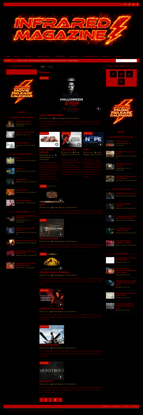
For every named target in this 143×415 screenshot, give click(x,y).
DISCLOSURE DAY (22, 143)
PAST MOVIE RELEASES (21, 154)
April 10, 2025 (21, 160)
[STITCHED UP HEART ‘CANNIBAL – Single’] (110, 243)
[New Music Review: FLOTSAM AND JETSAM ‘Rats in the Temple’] (110, 271)
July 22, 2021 (89, 152)
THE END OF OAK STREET (25, 132)
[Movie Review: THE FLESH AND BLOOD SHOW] (10, 265)
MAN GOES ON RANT (23, 200)
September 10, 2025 (23, 124)
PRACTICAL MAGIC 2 (23, 122)
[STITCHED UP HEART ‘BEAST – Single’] (110, 231)
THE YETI (19, 169)
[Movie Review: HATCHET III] (10, 243)
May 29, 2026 (121, 196)
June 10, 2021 (45, 275)
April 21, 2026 (121, 233)
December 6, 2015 (22, 232)
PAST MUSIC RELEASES (121, 189)
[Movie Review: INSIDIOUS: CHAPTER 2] (10, 218)
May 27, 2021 (45, 348)
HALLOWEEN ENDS (51, 115)
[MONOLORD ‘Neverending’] (110, 196)
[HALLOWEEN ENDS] (71, 94)
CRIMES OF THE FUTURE (51, 308)
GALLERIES (73, 56)
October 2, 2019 (22, 255)
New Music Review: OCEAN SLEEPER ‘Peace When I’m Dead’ (126, 283)
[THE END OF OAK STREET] (10, 134)
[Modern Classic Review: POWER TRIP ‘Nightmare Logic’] (110, 306)
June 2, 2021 (45, 311)
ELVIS (42, 204)
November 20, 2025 (123, 143)
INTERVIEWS (60, 56)
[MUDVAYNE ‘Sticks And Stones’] (110, 166)
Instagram (116, 406)
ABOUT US (106, 56)
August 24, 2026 (122, 262)
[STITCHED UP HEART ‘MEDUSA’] (110, 206)
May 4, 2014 (21, 267)
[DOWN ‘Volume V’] (110, 143)
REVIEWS (28, 56)
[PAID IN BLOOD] (71, 139)
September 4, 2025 (123, 156)
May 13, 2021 (45, 384)
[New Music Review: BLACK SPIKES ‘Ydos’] (110, 295)
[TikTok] (133, 4)
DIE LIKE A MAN (21, 190)
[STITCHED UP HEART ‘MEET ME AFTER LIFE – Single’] (110, 218)
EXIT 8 (18, 158)
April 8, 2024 (21, 203)
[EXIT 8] (10, 160)
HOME (8, 56)
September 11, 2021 (23, 220)
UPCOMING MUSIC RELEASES (121, 137)
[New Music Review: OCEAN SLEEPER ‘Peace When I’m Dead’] (110, 283)
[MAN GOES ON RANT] (10, 203)
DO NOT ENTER (21, 179)
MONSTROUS (46, 381)
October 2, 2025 (122, 180)
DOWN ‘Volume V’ (122, 141)
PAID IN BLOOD (68, 149)
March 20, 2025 (22, 181)
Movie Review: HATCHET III (26, 240)
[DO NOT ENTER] (10, 182)
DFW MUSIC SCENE (91, 56)
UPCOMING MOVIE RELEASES (21, 118)
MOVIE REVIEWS (21, 212)
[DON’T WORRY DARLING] (49, 139)
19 (55, 400)
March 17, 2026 (122, 245)
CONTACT (117, 56)
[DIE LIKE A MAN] (10, 192)
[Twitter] (137, 4)
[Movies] (51, 194)
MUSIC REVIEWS (121, 254)
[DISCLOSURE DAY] (10, 145)
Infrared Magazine (60, 118)
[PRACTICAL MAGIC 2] (10, 124)
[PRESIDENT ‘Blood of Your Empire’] (110, 154)
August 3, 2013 (21, 243)
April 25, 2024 (21, 192)
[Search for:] (126, 60)
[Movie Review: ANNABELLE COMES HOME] (10, 253)
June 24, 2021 (45, 207)
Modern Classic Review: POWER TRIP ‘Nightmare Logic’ (125, 305)
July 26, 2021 (67, 152)
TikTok (126, 406)
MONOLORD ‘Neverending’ (126, 193)
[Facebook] (125, 4)
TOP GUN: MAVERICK (49, 345)
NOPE (86, 149)
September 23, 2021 (47, 155)
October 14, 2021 (46, 118)
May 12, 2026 (121, 208)
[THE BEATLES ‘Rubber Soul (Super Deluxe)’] (110, 178)
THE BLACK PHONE (48, 238)
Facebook (106, 406)
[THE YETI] (10, 171)
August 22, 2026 (22, 134)
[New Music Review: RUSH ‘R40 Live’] (10, 230)
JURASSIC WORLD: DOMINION (54, 272)
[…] (49, 126)
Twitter (134, 406)
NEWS (16, 56)
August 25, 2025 (22, 145)
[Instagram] (129, 4)
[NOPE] (93, 139)
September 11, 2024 (123, 168)
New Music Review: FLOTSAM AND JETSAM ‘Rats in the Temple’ (126, 270)
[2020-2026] (51, 298)
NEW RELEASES (44, 56)
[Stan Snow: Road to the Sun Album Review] (110, 260)
